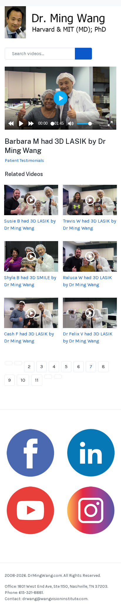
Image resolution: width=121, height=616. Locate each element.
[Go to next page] (48, 377)
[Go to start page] (8, 363)
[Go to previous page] (18, 363)
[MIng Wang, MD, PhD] (58, 22)
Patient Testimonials (24, 160)
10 (23, 380)
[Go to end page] (58, 377)
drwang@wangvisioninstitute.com (55, 598)
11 (36, 380)
